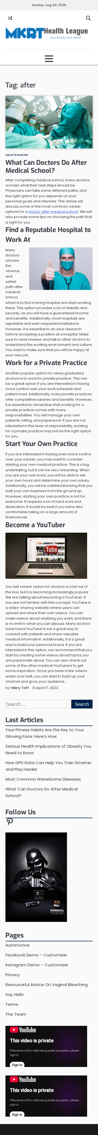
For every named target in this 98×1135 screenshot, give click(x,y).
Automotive (17, 945)
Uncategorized (16, 155)
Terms (11, 1004)
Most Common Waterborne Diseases (43, 779)
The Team (15, 1014)
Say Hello (14, 994)
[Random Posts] (10, 18)
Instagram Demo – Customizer (36, 965)
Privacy (12, 975)
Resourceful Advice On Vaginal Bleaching (46, 984)
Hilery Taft (20, 687)
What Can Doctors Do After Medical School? (46, 166)
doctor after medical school (53, 211)
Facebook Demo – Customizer (36, 955)
